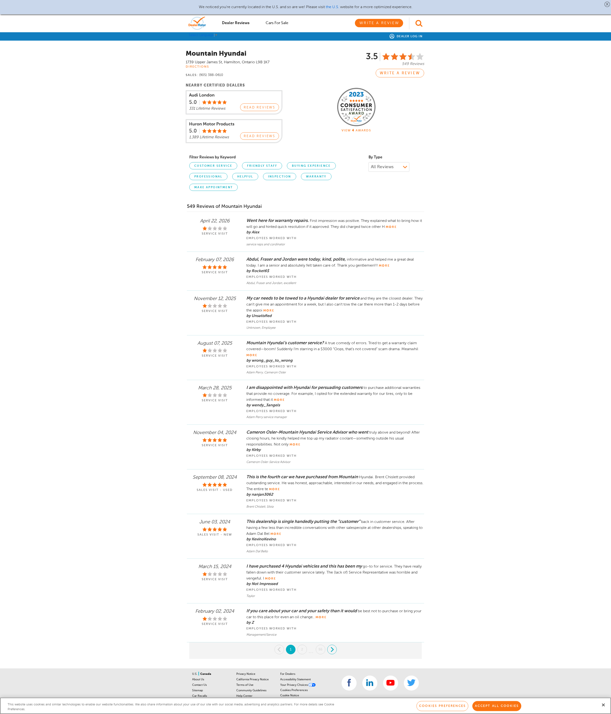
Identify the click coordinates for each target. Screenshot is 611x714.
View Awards (356, 130)
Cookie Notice (289, 695)
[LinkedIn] (369, 683)
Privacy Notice (245, 674)
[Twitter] (411, 683)
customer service (213, 166)
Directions (197, 66)
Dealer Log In (408, 36)
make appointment (213, 187)
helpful (245, 176)
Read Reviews (259, 107)
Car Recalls (199, 696)
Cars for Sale (277, 23)
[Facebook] (349, 683)
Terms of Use (244, 685)
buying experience (311, 166)
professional (208, 176)
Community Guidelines (251, 690)
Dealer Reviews (235, 23)
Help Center (244, 696)
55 (320, 649)
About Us (198, 679)
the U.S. (332, 7)
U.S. (195, 674)
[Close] (603, 705)
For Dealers (287, 674)
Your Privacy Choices (294, 685)
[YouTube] (390, 683)
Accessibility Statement (295, 679)
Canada (205, 674)
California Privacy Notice (252, 679)
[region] (305, 706)
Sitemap (197, 690)
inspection (279, 176)
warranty (316, 176)
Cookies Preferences (294, 690)
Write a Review (379, 23)
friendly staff (262, 166)
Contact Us (199, 685)
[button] (607, 4)
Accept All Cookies (497, 706)
